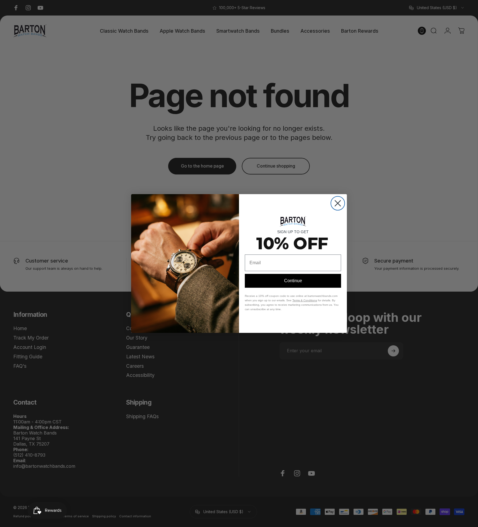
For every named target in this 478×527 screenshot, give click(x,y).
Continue (293, 280)
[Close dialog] (338, 203)
